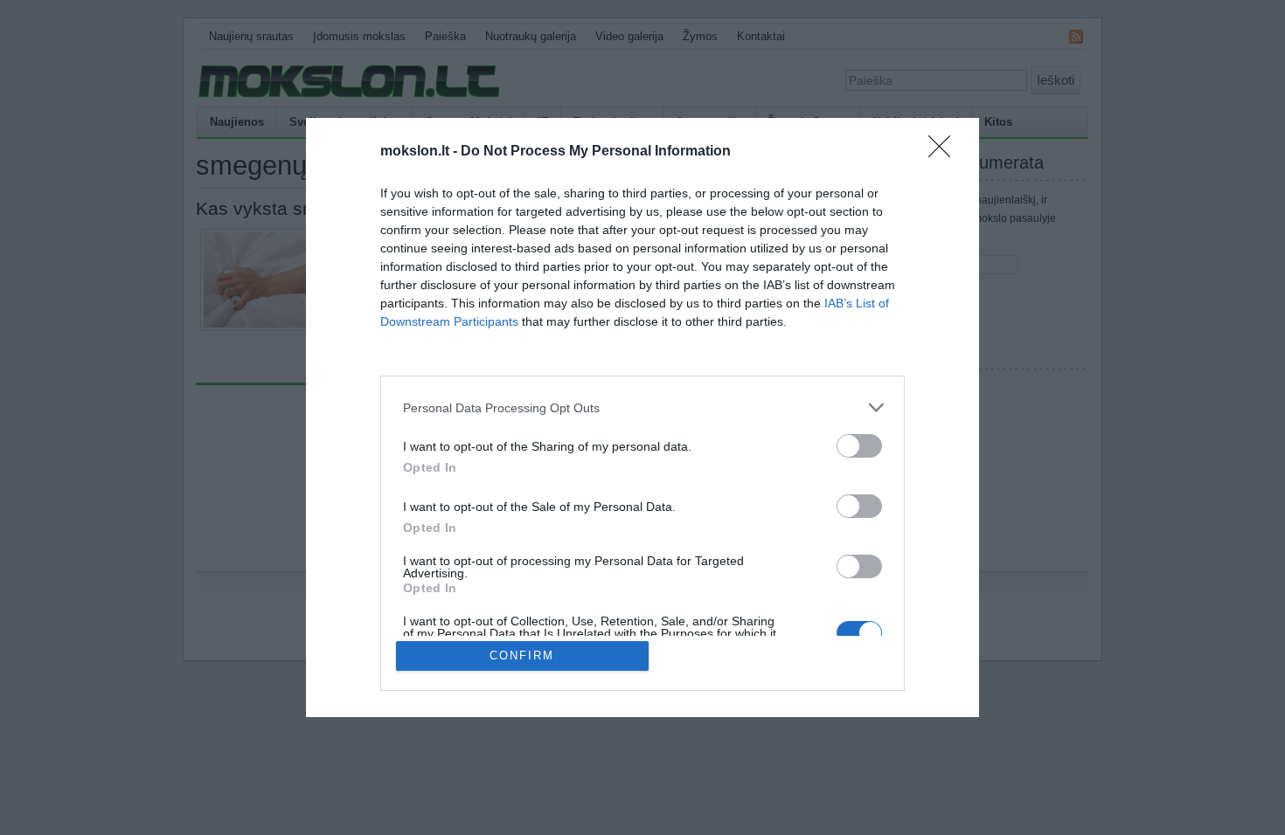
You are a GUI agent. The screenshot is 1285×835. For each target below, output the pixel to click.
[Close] (945, 152)
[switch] (859, 446)
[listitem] (642, 407)
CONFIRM (522, 655)
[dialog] (642, 417)
